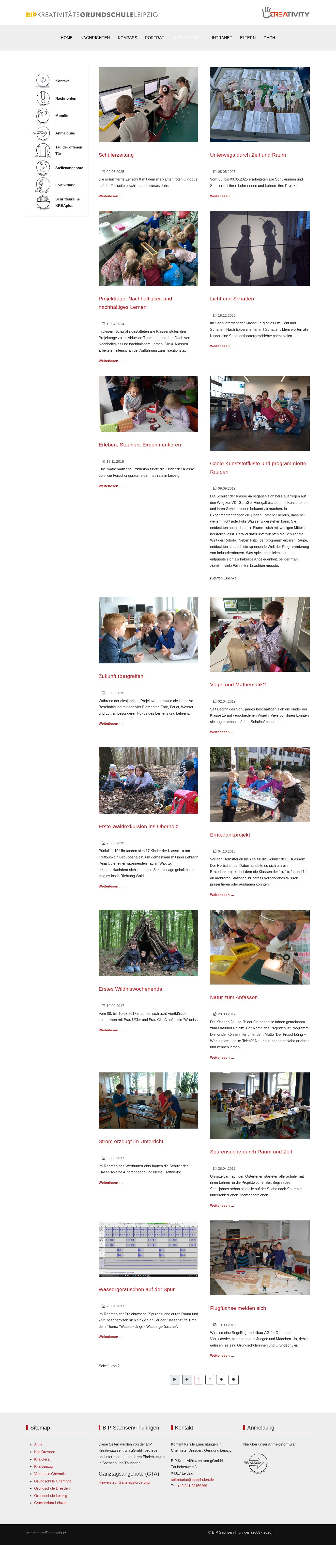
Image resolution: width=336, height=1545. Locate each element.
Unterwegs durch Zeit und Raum (248, 155)
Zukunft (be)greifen (121, 676)
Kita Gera (41, 1459)
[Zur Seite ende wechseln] (234, 1380)
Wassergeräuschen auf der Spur (137, 1289)
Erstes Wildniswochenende (130, 989)
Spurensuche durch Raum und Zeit (251, 1151)
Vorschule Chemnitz (50, 1474)
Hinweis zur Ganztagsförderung (124, 1482)
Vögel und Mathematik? (238, 684)
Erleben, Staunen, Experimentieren (140, 444)
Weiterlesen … (111, 196)
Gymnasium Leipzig (50, 1503)
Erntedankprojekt (230, 835)
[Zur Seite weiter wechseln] (221, 1380)
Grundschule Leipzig (50, 1496)
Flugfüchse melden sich (238, 1308)
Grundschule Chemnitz (52, 1481)
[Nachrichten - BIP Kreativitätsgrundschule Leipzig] (43, 98)
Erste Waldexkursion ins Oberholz (138, 826)
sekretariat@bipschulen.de (192, 1480)
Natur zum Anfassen (234, 997)
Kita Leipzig (43, 1466)
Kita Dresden (44, 1452)
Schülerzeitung (116, 155)
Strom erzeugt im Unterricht (131, 1141)
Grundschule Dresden (52, 1488)
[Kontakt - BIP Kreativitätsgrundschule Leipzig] (43, 80)
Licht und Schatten (232, 298)
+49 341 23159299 (192, 1486)
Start (38, 1445)
